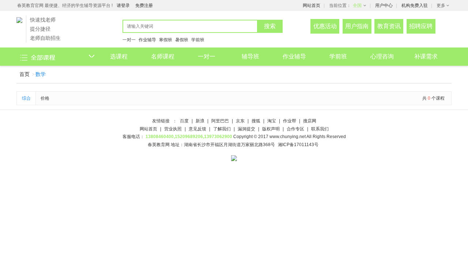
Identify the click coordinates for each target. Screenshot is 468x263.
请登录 (123, 5)
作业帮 (290, 120)
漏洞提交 (247, 129)
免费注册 (144, 5)
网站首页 (311, 5)
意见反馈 (198, 129)
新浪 (200, 120)
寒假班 (165, 39)
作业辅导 (147, 39)
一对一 (129, 39)
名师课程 (162, 56)
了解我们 (222, 129)
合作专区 (296, 129)
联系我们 (320, 129)
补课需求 (426, 56)
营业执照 (173, 129)
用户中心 (384, 5)
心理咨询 (382, 56)
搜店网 (309, 120)
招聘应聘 (421, 26)
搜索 (270, 26)
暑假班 (181, 39)
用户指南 (357, 26)
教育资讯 (389, 26)
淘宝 (272, 120)
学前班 (197, 39)
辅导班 (250, 56)
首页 (24, 74)
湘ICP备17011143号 (298, 144)
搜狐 (256, 120)
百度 (185, 120)
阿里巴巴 (220, 120)
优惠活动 (325, 26)
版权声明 (271, 129)
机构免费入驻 (414, 5)
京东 (241, 120)
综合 (26, 98)
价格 (45, 98)
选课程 (119, 56)
